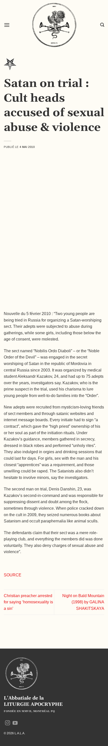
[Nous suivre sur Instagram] (7, 723)
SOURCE (12, 575)
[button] (7, 25)
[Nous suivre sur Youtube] (15, 723)
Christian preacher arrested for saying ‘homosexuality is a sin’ (28, 602)
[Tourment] (10, 65)
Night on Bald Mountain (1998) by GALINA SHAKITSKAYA (83, 602)
